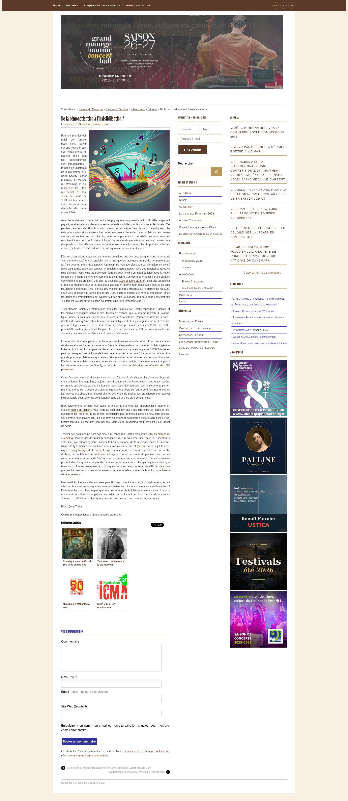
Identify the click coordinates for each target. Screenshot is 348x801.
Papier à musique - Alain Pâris (197, 227)
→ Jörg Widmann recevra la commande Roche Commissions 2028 (257, 132)
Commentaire (70, 641)
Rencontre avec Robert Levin (249, 329)
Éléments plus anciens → (264, 272)
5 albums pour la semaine (197, 288)
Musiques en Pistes (191, 321)
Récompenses (187, 253)
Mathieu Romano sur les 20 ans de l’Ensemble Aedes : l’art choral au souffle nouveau (257, 317)
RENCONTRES (236, 284)
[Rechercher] (216, 171)
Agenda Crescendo (190, 220)
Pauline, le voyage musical (195, 328)
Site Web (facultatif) (74, 706)
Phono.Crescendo (193, 281)
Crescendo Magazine (91, 109)
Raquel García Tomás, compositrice (253, 336)
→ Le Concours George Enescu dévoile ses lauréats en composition (257, 233)
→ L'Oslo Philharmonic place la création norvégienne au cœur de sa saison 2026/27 (258, 194)
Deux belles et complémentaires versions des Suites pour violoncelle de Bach (108, 768)
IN (292, 5)
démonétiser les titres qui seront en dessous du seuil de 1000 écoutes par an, (74, 192)
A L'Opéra (185, 193)
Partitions (185, 295)
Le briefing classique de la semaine (200, 233)
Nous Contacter (138, 5)
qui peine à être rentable (110, 357)
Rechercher (186, 163)
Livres (183, 301)
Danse (183, 199)
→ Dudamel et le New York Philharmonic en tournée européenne (253, 213)
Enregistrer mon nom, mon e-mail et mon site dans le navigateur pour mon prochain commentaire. (115, 728)
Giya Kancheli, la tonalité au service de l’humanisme (136, 772)
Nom (70, 677)
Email (84, 691)
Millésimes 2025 (192, 260)
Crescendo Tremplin (191, 334)
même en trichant (80, 409)
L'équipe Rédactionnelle (102, 5)
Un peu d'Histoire (66, 5)
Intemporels (138, 109)
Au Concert (186, 206)
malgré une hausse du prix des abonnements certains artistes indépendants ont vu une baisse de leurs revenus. (115, 470)
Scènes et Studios (117, 109)
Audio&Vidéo (187, 274)
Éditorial (152, 109)
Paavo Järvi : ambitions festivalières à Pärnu (259, 343)
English (183, 354)
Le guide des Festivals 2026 (196, 213)
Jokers (186, 267)
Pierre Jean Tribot (97, 124)
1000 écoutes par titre (132, 280)
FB (275, 5)
